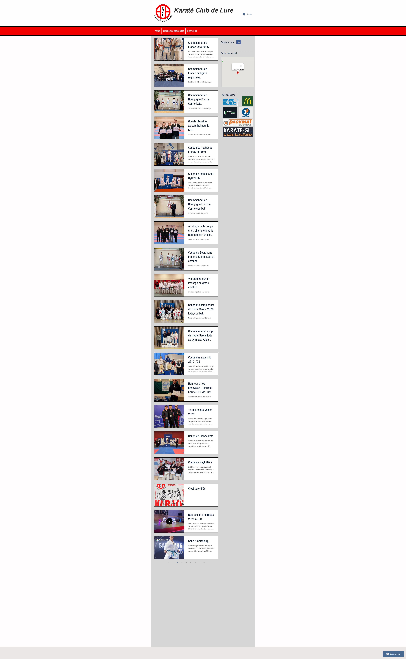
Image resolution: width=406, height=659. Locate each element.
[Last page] (204, 562)
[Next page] (200, 562)
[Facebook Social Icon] (238, 42)
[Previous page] (173, 562)
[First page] (168, 562)
